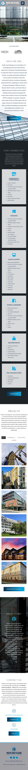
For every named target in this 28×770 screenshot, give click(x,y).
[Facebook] (11, 758)
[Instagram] (17, 758)
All (4, 437)
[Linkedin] (14, 758)
